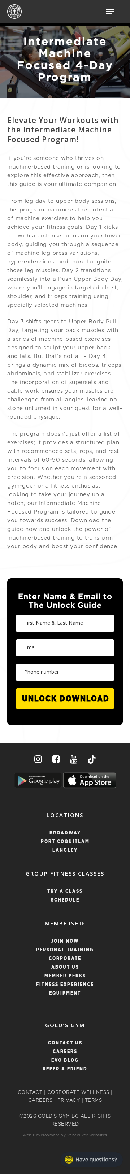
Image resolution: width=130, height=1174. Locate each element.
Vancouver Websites (87, 1135)
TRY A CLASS (65, 891)
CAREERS (40, 1100)
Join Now (65, 941)
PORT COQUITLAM (65, 841)
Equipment (65, 993)
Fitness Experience (65, 984)
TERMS (93, 1100)
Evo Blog (65, 1060)
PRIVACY (68, 1100)
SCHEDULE (65, 900)
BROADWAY (65, 833)
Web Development (41, 1135)
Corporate (65, 958)
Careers (65, 1051)
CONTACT (30, 1092)
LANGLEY (65, 850)
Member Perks (65, 976)
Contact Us (65, 1043)
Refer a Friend (65, 1069)
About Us (65, 967)
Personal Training (65, 950)
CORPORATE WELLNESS (78, 1092)
